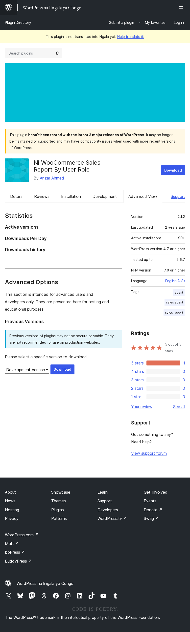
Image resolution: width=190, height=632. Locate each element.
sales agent (174, 302)
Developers (107, 509)
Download (173, 170)
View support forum (149, 453)
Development (105, 196)
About (10, 492)
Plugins (57, 509)
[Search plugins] (57, 53)
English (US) (175, 281)
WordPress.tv (112, 518)
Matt (12, 543)
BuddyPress (18, 561)
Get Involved (155, 492)
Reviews (41, 196)
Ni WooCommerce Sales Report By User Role (67, 166)
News (10, 500)
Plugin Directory (18, 22)
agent (179, 292)
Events (150, 500)
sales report (174, 312)
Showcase (60, 492)
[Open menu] (182, 7)
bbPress (15, 552)
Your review (141, 406)
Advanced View (142, 196)
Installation (71, 196)
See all (179, 406)
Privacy (12, 518)
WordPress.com (22, 534)
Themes (58, 500)
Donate (153, 509)
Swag (151, 518)
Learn (102, 492)
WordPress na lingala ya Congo (45, 583)
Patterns (59, 518)
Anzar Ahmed (52, 178)
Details (16, 196)
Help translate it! (130, 36)
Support (178, 196)
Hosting (12, 509)
